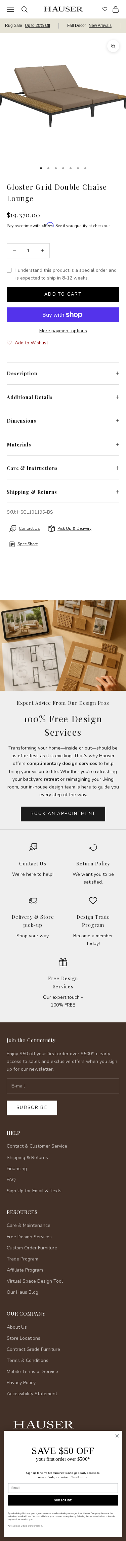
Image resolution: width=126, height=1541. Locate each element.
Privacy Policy (21, 1382)
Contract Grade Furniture (33, 1349)
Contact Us (32, 863)
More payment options (63, 331)
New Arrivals (100, 25)
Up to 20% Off (37, 25)
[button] (27, 343)
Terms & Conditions (27, 1360)
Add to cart (63, 294)
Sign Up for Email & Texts (34, 1191)
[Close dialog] (117, 1436)
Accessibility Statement (32, 1393)
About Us (17, 1327)
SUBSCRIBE (63, 1500)
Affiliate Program (25, 1270)
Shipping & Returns (27, 1157)
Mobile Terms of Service (32, 1371)
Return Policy (93, 863)
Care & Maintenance (28, 1225)
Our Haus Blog (22, 1292)
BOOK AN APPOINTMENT (63, 814)
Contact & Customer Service (37, 1146)
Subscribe (31, 1108)
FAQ (11, 1179)
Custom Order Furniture (32, 1248)
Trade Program (22, 1259)
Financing (17, 1168)
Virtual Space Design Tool (35, 1281)
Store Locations (23, 1338)
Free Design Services (29, 1237)
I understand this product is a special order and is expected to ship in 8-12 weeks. (66, 274)
